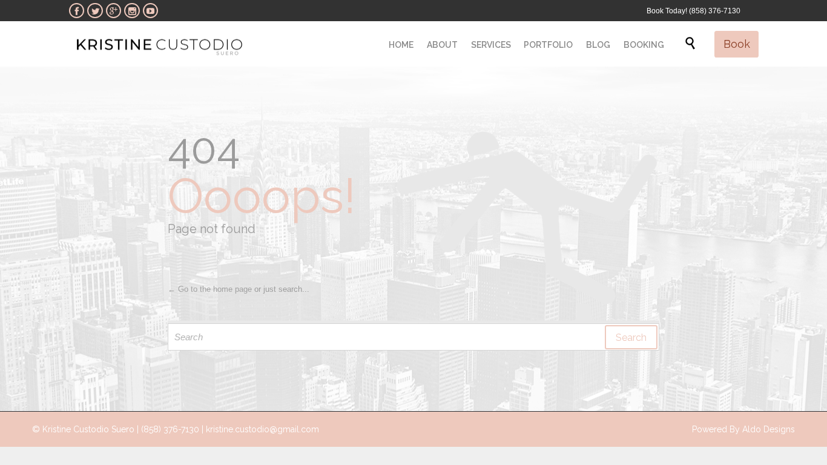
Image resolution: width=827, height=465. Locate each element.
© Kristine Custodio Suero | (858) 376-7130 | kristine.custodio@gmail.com (175, 429)
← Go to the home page (210, 289)
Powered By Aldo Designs (743, 429)
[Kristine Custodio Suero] (159, 44)
